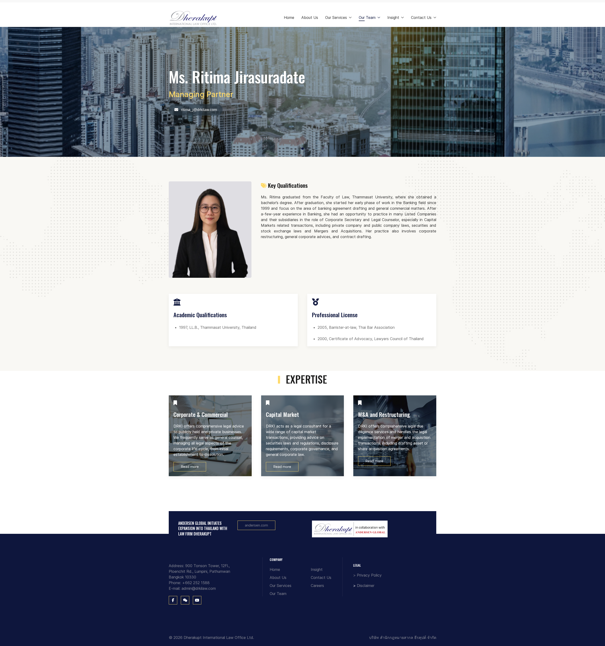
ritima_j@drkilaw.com (198, 110)
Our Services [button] (336, 17)
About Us (309, 17)
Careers (317, 585)
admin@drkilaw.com (199, 588)
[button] (11, 92)
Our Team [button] (367, 17)
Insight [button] (393, 17)
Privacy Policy (369, 575)
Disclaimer (365, 585)
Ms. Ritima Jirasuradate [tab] (303, 149)
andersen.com (256, 525)
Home (289, 17)
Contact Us (321, 577)
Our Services (280, 585)
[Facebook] (173, 600)
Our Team (278, 593)
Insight (317, 569)
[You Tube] (197, 600)
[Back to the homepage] (193, 17)
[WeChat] (185, 600)
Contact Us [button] (421, 17)
